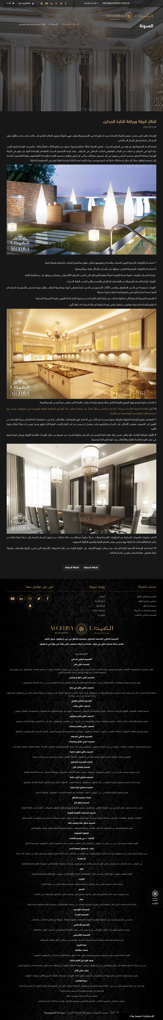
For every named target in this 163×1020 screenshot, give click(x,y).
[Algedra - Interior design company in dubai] (129, 14)
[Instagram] (56, 3)
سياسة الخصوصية (54, 1013)
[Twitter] (61, 3)
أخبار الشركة (100, 601)
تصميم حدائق (125, 808)
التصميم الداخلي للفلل (146, 596)
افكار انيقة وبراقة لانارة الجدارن (129, 121)
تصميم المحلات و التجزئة (145, 610)
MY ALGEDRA (24, 4)
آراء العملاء (100, 606)
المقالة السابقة (91, 567)
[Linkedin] (51, 3)
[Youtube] (46, 3)
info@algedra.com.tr (116, 3)
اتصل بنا (101, 615)
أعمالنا (102, 596)
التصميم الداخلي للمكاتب (145, 615)
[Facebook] (66, 3)
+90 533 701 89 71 (91, 4)
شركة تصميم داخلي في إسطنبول (29, 693)
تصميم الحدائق (149, 606)
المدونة (54, 24)
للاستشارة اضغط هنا (142, 1016)
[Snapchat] (41, 3)
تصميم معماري (129, 772)
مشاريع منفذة (99, 610)
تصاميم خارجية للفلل (147, 601)
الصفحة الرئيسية (71, 24)
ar (10, 3)
